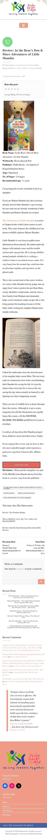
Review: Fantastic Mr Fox (18, 657)
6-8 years (22, 65)
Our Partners (7, 810)
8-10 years (29, 65)
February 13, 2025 (17, 730)
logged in (20, 568)
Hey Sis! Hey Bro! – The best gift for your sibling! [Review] (23, 622)
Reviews (11, 68)
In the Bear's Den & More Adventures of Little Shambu (22, 488)
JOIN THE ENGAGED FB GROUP (18, 825)
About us (6, 806)
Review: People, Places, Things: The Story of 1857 (23, 617)
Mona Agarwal (10, 65)
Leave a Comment (36, 68)
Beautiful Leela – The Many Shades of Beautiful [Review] (23, 612)
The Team (6, 815)
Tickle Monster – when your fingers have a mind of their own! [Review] (23, 597)
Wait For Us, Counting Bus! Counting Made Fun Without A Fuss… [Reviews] (23, 607)
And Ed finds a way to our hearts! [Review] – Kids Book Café (23, 679)
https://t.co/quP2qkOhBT (21, 723)
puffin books (9, 493)
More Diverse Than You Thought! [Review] (26, 666)
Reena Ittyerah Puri (26, 493)
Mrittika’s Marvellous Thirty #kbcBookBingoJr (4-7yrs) (21, 650)
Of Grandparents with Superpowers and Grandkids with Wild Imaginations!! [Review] (23, 627)
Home (5, 802)
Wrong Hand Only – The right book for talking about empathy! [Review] (23, 602)
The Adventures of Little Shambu (19, 220)
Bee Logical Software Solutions (31, 833)
